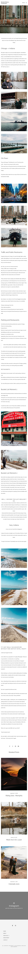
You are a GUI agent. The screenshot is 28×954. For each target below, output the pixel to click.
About (4, 933)
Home (4, 931)
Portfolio (5, 935)
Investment (6, 937)
